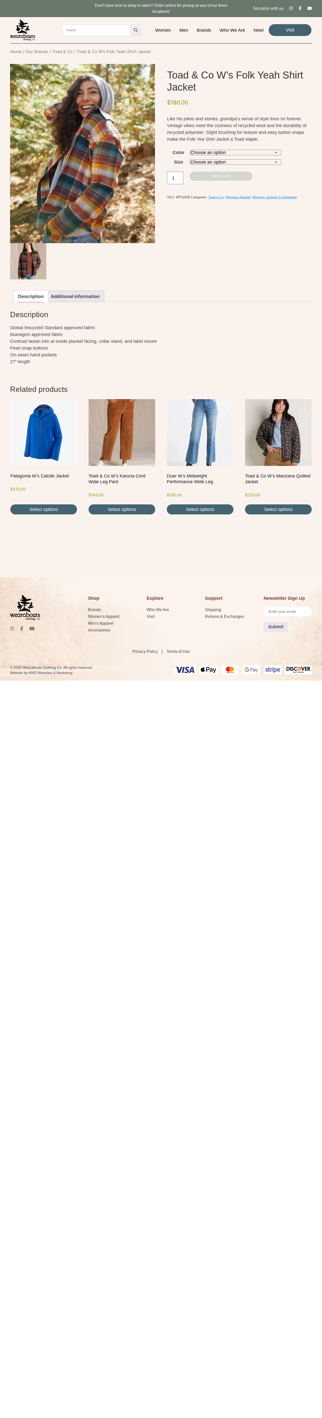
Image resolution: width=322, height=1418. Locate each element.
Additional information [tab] (75, 296)
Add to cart (220, 176)
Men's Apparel (100, 623)
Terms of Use (178, 651)
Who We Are (232, 30)
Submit (276, 626)
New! (259, 30)
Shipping (213, 610)
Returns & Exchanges (224, 616)
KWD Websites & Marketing (50, 673)
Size (178, 162)
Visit (290, 29)
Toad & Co (62, 51)
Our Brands (37, 51)
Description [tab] (31, 296)
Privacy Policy (145, 651)
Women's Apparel (103, 616)
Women (163, 30)
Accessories (99, 630)
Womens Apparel (238, 197)
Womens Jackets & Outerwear (274, 197)
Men (183, 30)
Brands (204, 30)
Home (16, 51)
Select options (43, 509)
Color (178, 152)
